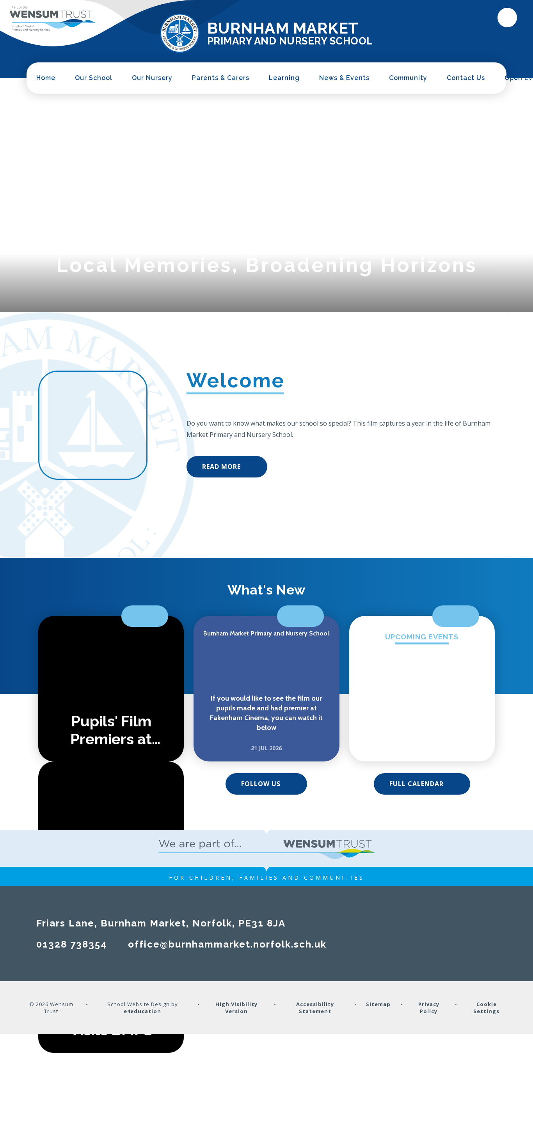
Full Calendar (416, 783)
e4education (142, 1011)
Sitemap (378, 1004)
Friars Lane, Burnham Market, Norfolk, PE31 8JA (161, 923)
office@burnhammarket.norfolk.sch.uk (227, 944)
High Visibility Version (236, 1008)
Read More (221, 466)
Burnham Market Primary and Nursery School (266, 633)
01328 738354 (71, 944)
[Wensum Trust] (53, 19)
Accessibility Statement (315, 1008)
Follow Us (261, 783)
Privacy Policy (428, 1008)
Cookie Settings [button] (486, 1008)
